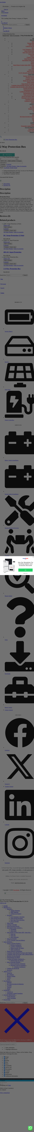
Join (25, 570)
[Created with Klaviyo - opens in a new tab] (17, 575)
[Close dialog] (33, 556)
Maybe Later (26, 573)
